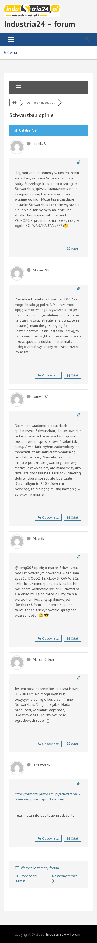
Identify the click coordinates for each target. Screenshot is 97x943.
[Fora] (14, 103)
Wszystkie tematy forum (39, 867)
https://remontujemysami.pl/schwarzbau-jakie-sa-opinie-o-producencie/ (47, 797)
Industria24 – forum (39, 24)
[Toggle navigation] (11, 39)
